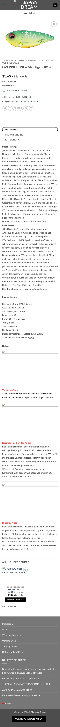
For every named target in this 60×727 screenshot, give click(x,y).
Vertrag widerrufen (29, 718)
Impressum (7, 623)
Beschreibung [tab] (11, 130)
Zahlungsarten (9, 646)
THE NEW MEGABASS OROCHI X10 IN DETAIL (26, 684)
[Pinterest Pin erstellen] (25, 108)
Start (5, 60)
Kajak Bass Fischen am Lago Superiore (21, 695)
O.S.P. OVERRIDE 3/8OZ (27, 101)
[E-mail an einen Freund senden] (20, 108)
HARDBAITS (33, 60)
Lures (22, 60)
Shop (13, 60)
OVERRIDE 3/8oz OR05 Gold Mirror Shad (15, 590)
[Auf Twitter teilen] (15, 108)
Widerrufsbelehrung (12, 635)
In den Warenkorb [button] (15, 599)
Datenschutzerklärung (13, 652)
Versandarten (9, 640)
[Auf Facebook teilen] (10, 108)
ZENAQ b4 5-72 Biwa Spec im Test (19, 689)
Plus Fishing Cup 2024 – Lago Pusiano (21, 678)
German (8, 703)
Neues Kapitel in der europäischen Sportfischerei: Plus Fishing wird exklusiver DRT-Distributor (29, 671)
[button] (4, 5)
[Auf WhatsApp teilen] (4, 108)
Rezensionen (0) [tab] (12, 140)
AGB (4, 629)
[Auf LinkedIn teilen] (31, 108)
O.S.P (44, 60)
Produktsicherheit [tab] (14, 135)
